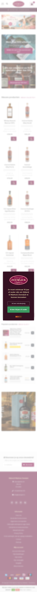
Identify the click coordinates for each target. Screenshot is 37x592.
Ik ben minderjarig (18, 303)
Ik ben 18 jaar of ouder (18, 309)
